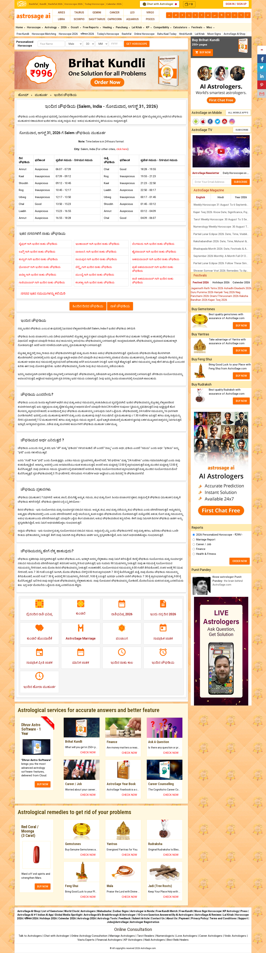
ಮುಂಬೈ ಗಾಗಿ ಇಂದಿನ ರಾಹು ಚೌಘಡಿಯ (94, 274)
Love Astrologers (186, 935)
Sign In (230, 4)
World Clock (71, 911)
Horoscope (34, 27)
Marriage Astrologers (122, 935)
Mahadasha (104, 911)
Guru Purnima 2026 (202, 292)
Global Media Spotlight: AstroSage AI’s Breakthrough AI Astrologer (95, 914)
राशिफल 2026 (87, 33)
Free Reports (91, 27)
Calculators (180, 27)
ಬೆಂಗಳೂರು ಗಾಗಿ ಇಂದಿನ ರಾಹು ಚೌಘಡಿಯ (153, 243)
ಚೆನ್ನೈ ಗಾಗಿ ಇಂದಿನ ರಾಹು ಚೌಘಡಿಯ (93, 267)
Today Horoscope (94, 4)
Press (244, 911)
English (200, 197)
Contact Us (158, 918)
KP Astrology (231, 911)
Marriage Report (205, 539)
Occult (75, 27)
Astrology (51, 27)
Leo (132, 12)
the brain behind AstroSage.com (227, 580)
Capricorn (114, 19)
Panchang (122, 27)
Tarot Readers (146, 935)
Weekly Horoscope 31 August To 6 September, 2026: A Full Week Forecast (222, 204)
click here (122, 149)
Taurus (79, 12)
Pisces (150, 19)
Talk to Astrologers (30, 935)
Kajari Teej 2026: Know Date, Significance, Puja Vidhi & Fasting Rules (222, 212)
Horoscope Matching (44, 33)
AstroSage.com (148, 948)
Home (19, 27)
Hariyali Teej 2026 (225, 292)
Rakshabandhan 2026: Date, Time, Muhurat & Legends (222, 241)
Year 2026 (241, 197)
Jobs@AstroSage (117, 922)
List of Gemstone (52, 911)
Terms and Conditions (223, 918)
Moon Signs (214, 33)
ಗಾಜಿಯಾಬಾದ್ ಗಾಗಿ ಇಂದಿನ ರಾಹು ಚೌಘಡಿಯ (42, 282)
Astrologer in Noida (142, 911)
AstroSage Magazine (209, 190)
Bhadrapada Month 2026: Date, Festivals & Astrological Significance (222, 248)
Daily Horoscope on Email (237, 173)
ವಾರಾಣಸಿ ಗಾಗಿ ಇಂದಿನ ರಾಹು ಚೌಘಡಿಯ (96, 251)
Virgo (150, 12)
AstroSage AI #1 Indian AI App (35, 914)
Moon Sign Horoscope (207, 911)
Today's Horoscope (108, 33)
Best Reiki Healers (178, 939)
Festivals (197, 27)
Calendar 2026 (113, 4)
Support (243, 918)
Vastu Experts (85, 939)
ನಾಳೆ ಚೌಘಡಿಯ (120, 306)
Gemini (96, 12)
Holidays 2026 (220, 282)
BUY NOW (42, 784)
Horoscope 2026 (73, 4)
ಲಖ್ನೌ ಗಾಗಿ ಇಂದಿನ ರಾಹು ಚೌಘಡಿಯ (37, 251)
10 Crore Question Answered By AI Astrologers (165, 914)
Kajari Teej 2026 (217, 299)
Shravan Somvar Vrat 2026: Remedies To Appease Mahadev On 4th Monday (222, 270)
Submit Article (140, 918)
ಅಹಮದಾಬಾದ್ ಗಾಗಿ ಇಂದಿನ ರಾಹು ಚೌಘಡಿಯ (155, 259)
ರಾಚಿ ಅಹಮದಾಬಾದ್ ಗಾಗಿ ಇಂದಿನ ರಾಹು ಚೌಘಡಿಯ (152, 280)
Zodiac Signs (121, 911)
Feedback (124, 918)
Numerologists (165, 935)
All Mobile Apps (238, 112)
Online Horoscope (144, 33)
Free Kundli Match (167, 911)
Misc (209, 27)
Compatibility (161, 27)
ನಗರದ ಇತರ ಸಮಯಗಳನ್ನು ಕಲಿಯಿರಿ (43, 293)
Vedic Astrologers (235, 935)
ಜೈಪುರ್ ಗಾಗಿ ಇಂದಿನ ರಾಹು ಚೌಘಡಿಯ (38, 243)
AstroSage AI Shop (234, 33)
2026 (64, 27)
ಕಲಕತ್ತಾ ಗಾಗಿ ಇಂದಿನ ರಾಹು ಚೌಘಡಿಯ (95, 282)
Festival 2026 (201, 282)
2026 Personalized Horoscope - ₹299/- (219, 534)
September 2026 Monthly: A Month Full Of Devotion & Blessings (222, 256)
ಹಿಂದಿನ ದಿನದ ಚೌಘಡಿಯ (88, 306)
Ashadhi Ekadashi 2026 (237, 288)
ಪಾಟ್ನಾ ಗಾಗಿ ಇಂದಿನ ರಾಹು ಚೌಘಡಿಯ (37, 274)
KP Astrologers (133, 939)
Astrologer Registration (144, 922)
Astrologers (88, 911)
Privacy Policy (199, 918)
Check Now (88, 752)
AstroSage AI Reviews (208, 914)
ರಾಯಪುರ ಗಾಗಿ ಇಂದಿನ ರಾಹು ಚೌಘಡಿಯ (96, 259)
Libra (61, 19)
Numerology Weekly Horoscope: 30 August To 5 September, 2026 (222, 226)
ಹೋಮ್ (23, 95)
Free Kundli (23, 33)
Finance (200, 549)
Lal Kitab (200, 33)
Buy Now (205, 52)
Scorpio (79, 19)
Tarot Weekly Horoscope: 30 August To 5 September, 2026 (222, 219)
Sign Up (241, 4)
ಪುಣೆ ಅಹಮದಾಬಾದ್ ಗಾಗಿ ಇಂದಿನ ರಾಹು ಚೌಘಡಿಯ (152, 268)
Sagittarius (97, 19)
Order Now (239, 561)
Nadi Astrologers (155, 939)
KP (148, 27)
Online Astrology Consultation (89, 935)
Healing (107, 27)
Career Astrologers (210, 935)
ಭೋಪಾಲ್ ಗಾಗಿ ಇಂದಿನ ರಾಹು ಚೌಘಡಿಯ (40, 267)
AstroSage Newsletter (205, 173)
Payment (184, 918)
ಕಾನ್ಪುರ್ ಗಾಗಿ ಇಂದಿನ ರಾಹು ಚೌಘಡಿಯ (38, 259)
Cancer (114, 12)
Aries (61, 12)
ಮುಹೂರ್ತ (41, 95)
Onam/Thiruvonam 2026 (224, 296)
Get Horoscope (136, 43)
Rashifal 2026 (55, 4)
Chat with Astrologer (160, 4)
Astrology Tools (107, 918)
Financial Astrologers (109, 939)
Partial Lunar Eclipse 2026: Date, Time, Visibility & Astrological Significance (222, 234)
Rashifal (33, 4)
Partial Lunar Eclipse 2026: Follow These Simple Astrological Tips (222, 263)
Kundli (43, 4)
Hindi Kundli (185, 33)
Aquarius (132, 19)
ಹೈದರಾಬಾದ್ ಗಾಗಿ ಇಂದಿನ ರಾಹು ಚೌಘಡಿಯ (154, 251)
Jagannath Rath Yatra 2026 (207, 288)
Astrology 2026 (86, 918)
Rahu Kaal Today (166, 33)
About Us (171, 918)
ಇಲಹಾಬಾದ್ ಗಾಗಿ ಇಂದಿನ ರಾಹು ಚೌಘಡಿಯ (97, 243)
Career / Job (203, 544)
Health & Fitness (206, 553)
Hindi (221, 197)
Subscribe (241, 129)
